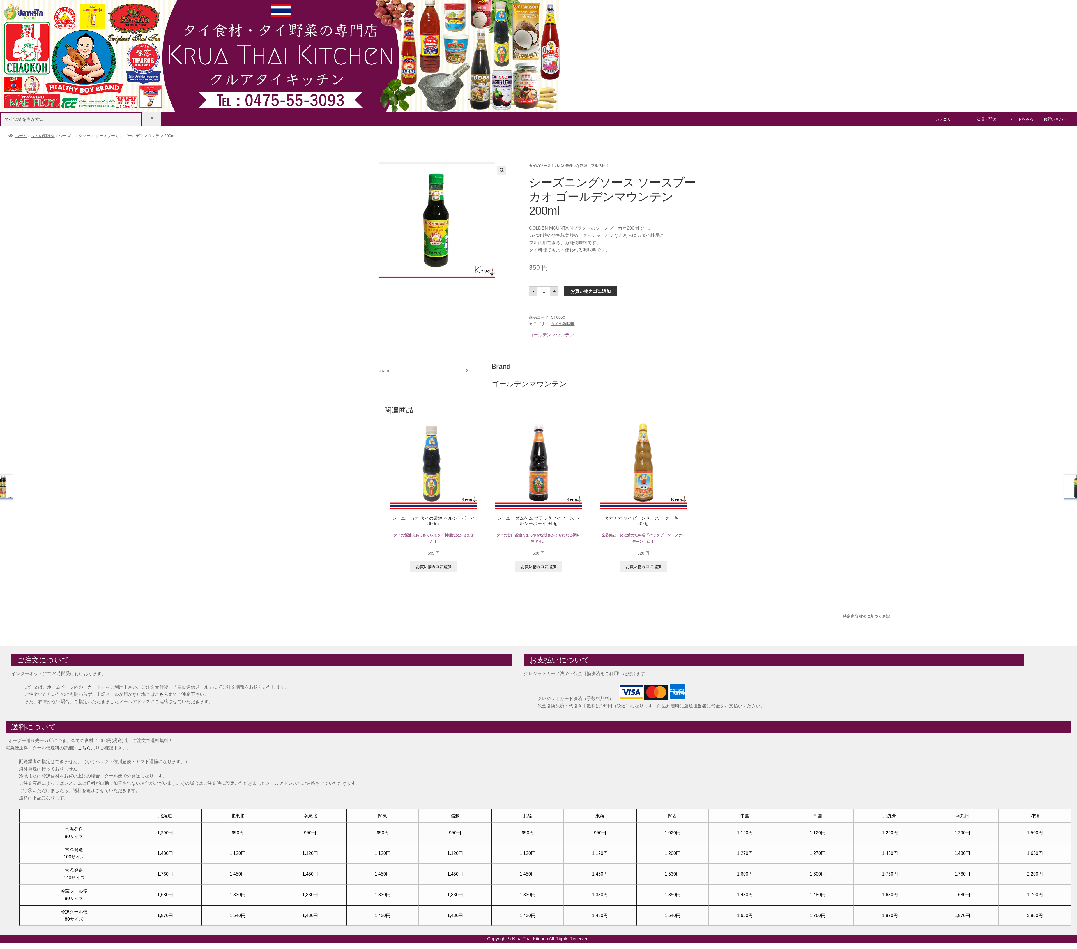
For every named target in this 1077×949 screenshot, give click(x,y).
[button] (501, 170)
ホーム (21, 135)
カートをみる (1022, 119)
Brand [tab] (385, 370)
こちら (161, 694)
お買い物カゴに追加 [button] (433, 566)
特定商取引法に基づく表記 (866, 616)
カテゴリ (943, 119)
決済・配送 (986, 119)
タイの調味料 (43, 135)
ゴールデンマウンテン (551, 335)
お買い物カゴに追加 (590, 291)
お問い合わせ (1055, 119)
